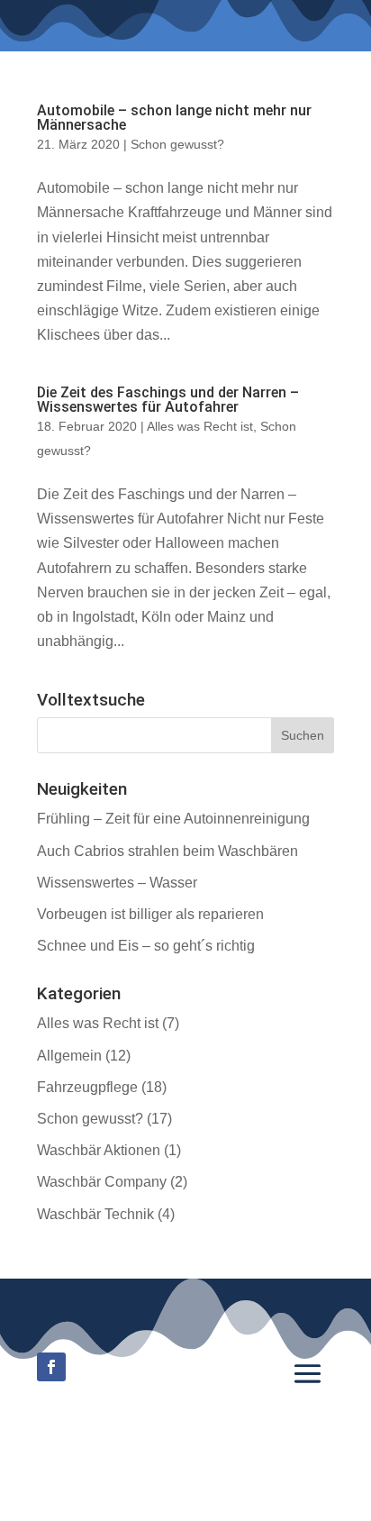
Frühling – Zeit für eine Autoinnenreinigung (173, 818)
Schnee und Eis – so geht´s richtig (146, 945)
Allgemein (69, 1055)
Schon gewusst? (177, 144)
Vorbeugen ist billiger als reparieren (150, 914)
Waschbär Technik (95, 1214)
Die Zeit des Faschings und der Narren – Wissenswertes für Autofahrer (168, 399)
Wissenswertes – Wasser (117, 882)
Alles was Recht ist (200, 426)
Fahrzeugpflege (87, 1087)
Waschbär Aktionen (98, 1150)
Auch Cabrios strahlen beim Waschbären (167, 851)
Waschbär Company (102, 1181)
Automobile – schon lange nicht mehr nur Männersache (174, 117)
